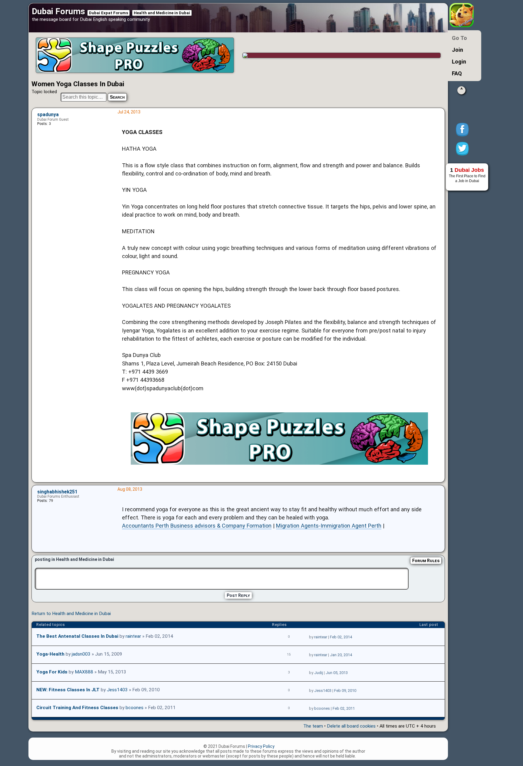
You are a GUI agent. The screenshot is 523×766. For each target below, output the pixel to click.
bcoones (134, 707)
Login (459, 61)
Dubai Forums (58, 11)
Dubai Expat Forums (108, 13)
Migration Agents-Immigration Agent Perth (328, 525)
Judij (318, 672)
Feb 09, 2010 (345, 690)
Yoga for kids (51, 672)
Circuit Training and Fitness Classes (77, 707)
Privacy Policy (261, 746)
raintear (133, 636)
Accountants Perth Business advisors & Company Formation (196, 525)
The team (313, 726)
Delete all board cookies (351, 726)
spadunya (48, 114)
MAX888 (84, 672)
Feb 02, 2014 (341, 637)
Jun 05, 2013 (337, 672)
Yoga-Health (50, 654)
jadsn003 (81, 654)
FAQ (457, 73)
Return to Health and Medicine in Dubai (71, 613)
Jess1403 (117, 689)
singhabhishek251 (57, 492)
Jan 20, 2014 (341, 655)
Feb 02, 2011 (344, 708)
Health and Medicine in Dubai (162, 13)
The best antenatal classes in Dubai (77, 636)
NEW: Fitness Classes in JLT (68, 689)
